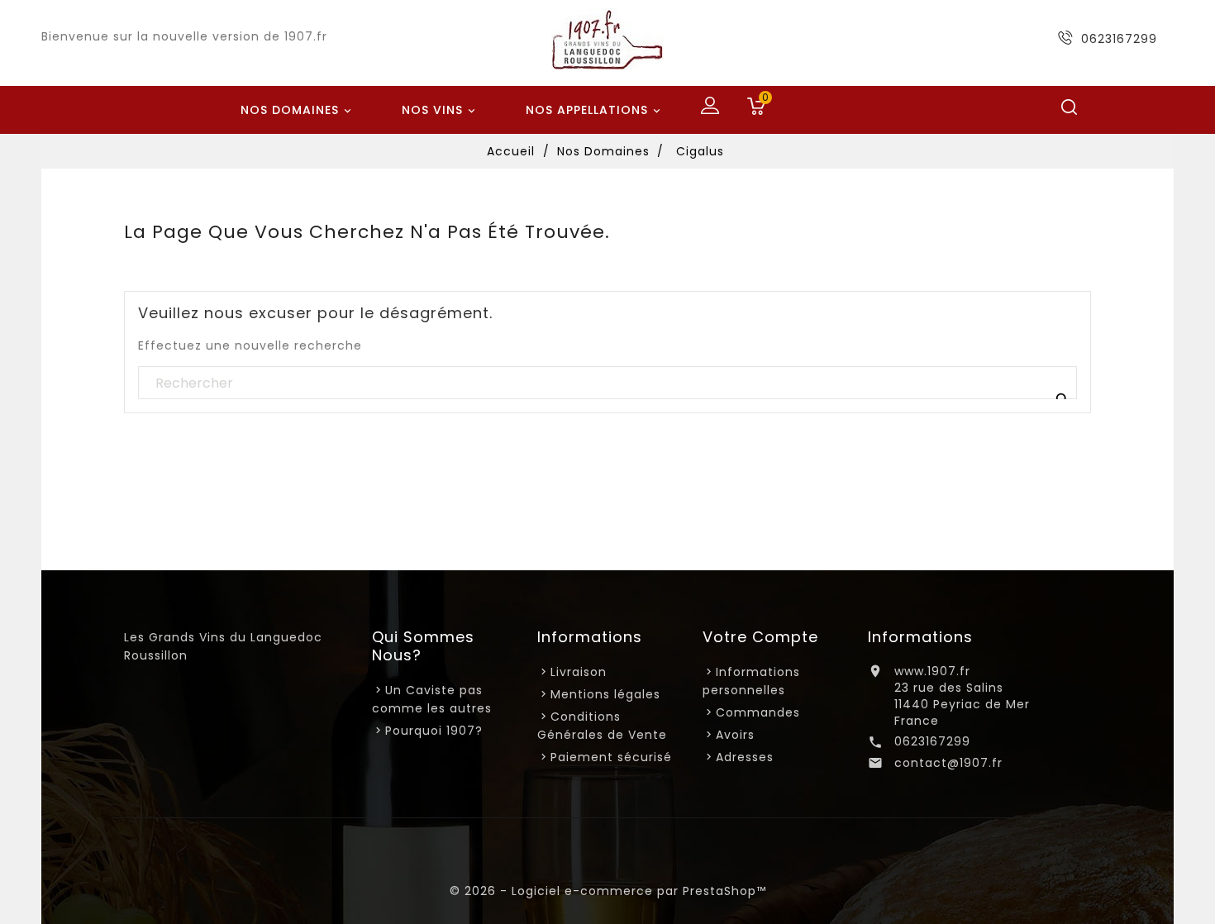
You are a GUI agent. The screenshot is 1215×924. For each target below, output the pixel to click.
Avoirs (735, 734)
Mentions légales (605, 694)
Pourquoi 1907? (434, 730)
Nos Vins (440, 110)
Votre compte (760, 636)
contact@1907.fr (948, 763)
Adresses (745, 757)
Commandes (758, 712)
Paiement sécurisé (611, 757)
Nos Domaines (298, 110)
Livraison (578, 672)
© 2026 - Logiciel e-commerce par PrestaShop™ (608, 891)
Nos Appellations (595, 110)
